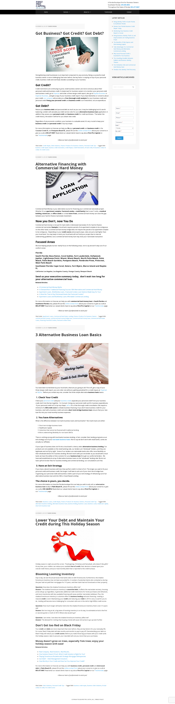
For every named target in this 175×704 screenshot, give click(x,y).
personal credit (49, 401)
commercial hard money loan (81, 318)
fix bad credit (89, 147)
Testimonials (108, 12)
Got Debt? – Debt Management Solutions (53, 659)
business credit (66, 401)
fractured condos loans (64, 320)
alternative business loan (59, 504)
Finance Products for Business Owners (72, 145)
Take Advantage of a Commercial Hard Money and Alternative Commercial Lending (123, 49)
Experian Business (42, 96)
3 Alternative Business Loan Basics (68, 334)
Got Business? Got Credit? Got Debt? (70, 33)
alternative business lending (44, 504)
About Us (86, 12)
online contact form (85, 131)
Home (46, 12)
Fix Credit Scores (44, 150)
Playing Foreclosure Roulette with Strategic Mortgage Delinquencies (62, 656)
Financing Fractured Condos (48, 320)
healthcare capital (103, 504)
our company (48, 98)
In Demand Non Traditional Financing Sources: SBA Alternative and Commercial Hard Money (70, 290)
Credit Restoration (78, 147)
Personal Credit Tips (90, 145)
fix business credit (98, 147)
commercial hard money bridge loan (61, 318)
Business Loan (82, 504)
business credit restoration (56, 147)
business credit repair (42, 147)
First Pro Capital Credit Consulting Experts (50, 5)
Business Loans (47, 502)
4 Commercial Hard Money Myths (50, 287)
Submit (119, 138)
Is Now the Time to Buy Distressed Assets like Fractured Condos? (61, 294)
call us (68, 405)
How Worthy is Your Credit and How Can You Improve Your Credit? (62, 661)
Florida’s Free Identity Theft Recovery (125, 69)
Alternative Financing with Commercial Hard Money (61, 165)
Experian (57, 93)
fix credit (42, 687)
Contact (129, 12)
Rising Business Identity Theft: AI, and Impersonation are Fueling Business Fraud (125, 38)
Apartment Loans (48, 316)
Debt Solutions (55, 145)
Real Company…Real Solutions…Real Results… (54, 652)
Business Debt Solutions (94, 685)
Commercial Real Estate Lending (63, 316)
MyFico (39, 392)
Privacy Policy (99, 699)
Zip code (118, 131)
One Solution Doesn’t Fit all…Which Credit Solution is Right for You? (62, 654)
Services (65, 12)
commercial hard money (43, 318)
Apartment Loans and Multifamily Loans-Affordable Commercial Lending (64, 297)
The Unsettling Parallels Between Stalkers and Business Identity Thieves (123, 60)
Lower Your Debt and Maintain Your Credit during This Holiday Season (70, 521)
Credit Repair (46, 145)
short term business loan (43, 506)
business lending (72, 504)
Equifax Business (99, 93)
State (117, 125)
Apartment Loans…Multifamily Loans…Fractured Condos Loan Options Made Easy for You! (70, 292)
